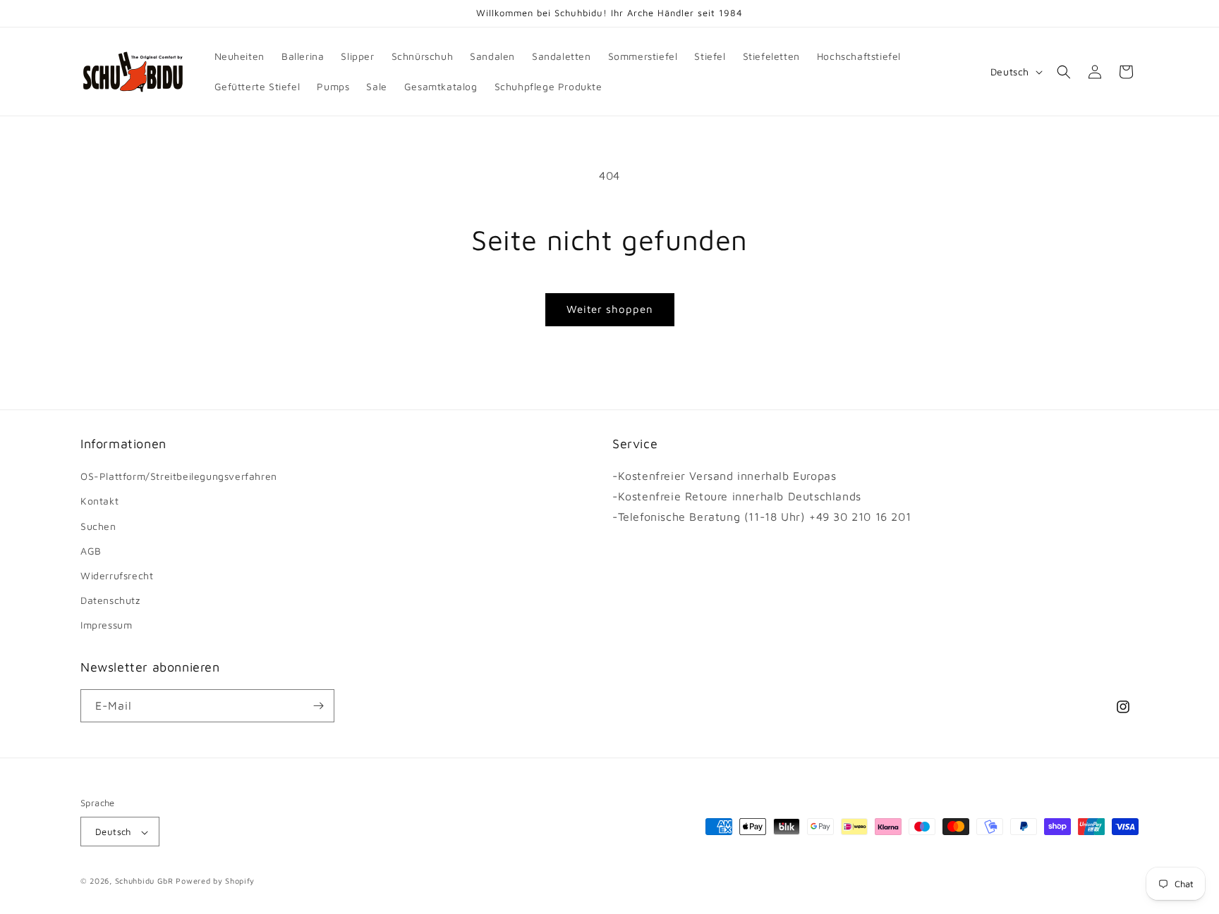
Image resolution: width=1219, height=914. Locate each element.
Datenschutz (110, 600)
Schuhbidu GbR (144, 881)
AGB (91, 551)
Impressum (106, 625)
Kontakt (99, 501)
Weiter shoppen (609, 309)
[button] (1063, 71)
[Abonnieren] (318, 705)
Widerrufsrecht (116, 575)
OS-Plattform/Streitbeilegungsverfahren (178, 476)
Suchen (98, 526)
